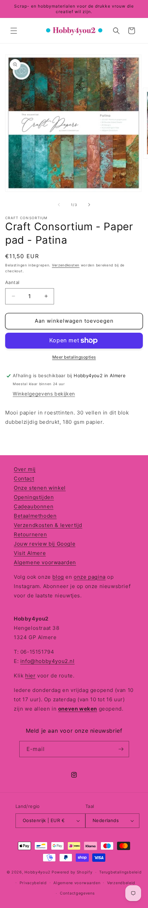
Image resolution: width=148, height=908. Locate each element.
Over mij (25, 469)
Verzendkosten (66, 265)
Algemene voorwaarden (45, 562)
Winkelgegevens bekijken (44, 394)
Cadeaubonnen (33, 506)
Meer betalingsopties (74, 357)
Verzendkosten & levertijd (48, 525)
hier (30, 675)
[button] (13, 30)
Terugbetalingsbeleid (120, 872)
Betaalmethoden (35, 515)
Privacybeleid (33, 882)
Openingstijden (34, 497)
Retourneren (30, 534)
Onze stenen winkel (40, 488)
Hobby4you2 (37, 872)
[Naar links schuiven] (58, 204)
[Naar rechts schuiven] (89, 204)
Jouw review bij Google (44, 543)
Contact (24, 478)
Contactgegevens (77, 893)
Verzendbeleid (121, 882)
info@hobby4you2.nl (47, 661)
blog (58, 577)
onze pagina (90, 577)
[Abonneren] (121, 749)
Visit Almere (30, 553)
